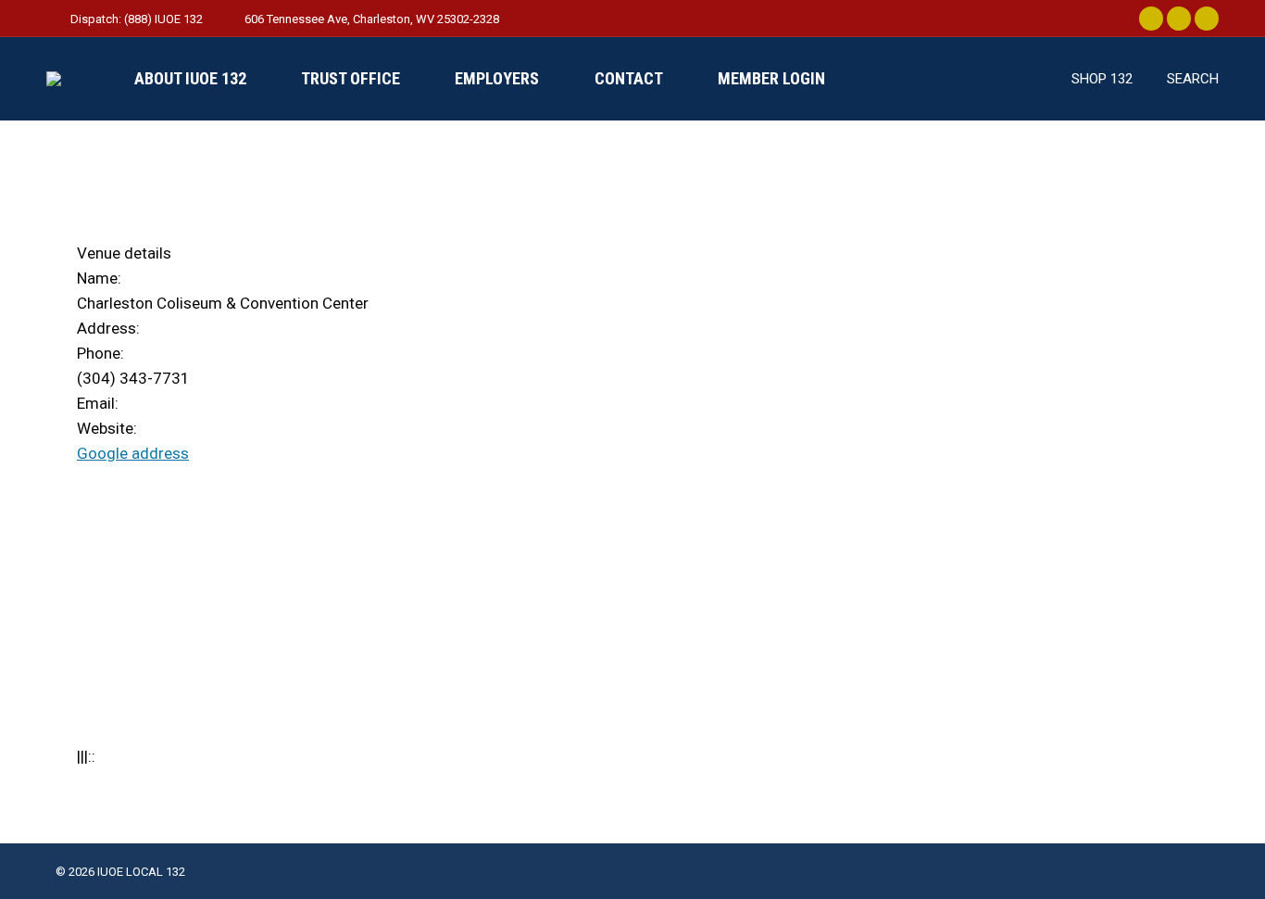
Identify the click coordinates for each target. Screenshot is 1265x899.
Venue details (124, 253)
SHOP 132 (1102, 78)
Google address (133, 453)
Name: (99, 278)
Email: (98, 403)
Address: (108, 328)
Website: (107, 428)
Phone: (100, 353)
